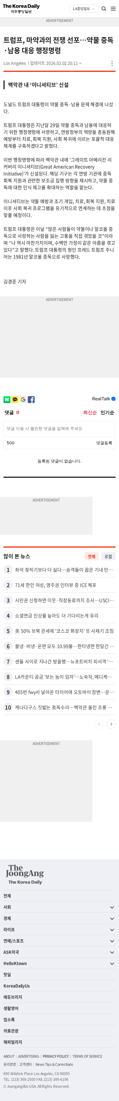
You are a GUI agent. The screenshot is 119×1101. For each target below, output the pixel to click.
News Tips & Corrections (54, 1064)
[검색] (104, 8)
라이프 (9, 929)
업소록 (9, 1019)
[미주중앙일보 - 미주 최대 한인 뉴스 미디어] (21, 8)
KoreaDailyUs (16, 985)
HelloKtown (15, 963)
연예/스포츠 (13, 940)
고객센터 (25, 1064)
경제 (7, 918)
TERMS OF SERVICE (87, 1056)
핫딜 (7, 974)
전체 (91, 556)
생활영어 (10, 1008)
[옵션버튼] (112, 63)
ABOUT (8, 1056)
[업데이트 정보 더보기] (56, 63)
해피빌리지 (12, 1042)
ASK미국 (11, 952)
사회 (7, 907)
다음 (111, 724)
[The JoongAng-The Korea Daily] (25, 874)
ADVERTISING (28, 1056)
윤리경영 (9, 1064)
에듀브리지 (12, 997)
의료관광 (10, 1030)
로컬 (108, 556)
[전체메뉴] (113, 8)
